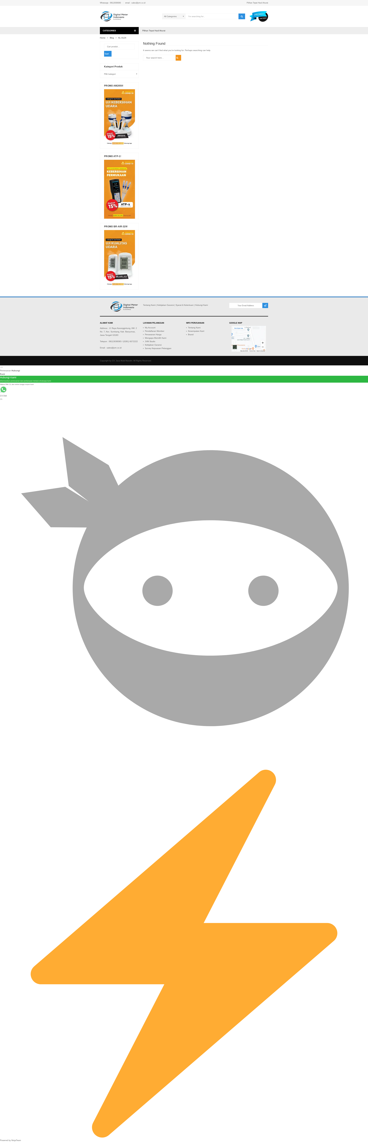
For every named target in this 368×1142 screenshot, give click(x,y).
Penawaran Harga (153, 334)
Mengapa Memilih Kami (155, 338)
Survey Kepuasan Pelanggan (158, 348)
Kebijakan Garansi (165, 305)
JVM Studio (150, 341)
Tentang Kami (149, 305)
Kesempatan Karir (196, 331)
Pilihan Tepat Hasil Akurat (257, 3)
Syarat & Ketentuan (184, 305)
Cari (107, 54)
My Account (150, 327)
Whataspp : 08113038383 (110, 3)
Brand (190, 334)
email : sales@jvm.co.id (135, 3)
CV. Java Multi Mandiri (122, 360)
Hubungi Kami (201, 305)
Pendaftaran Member (154, 331)
